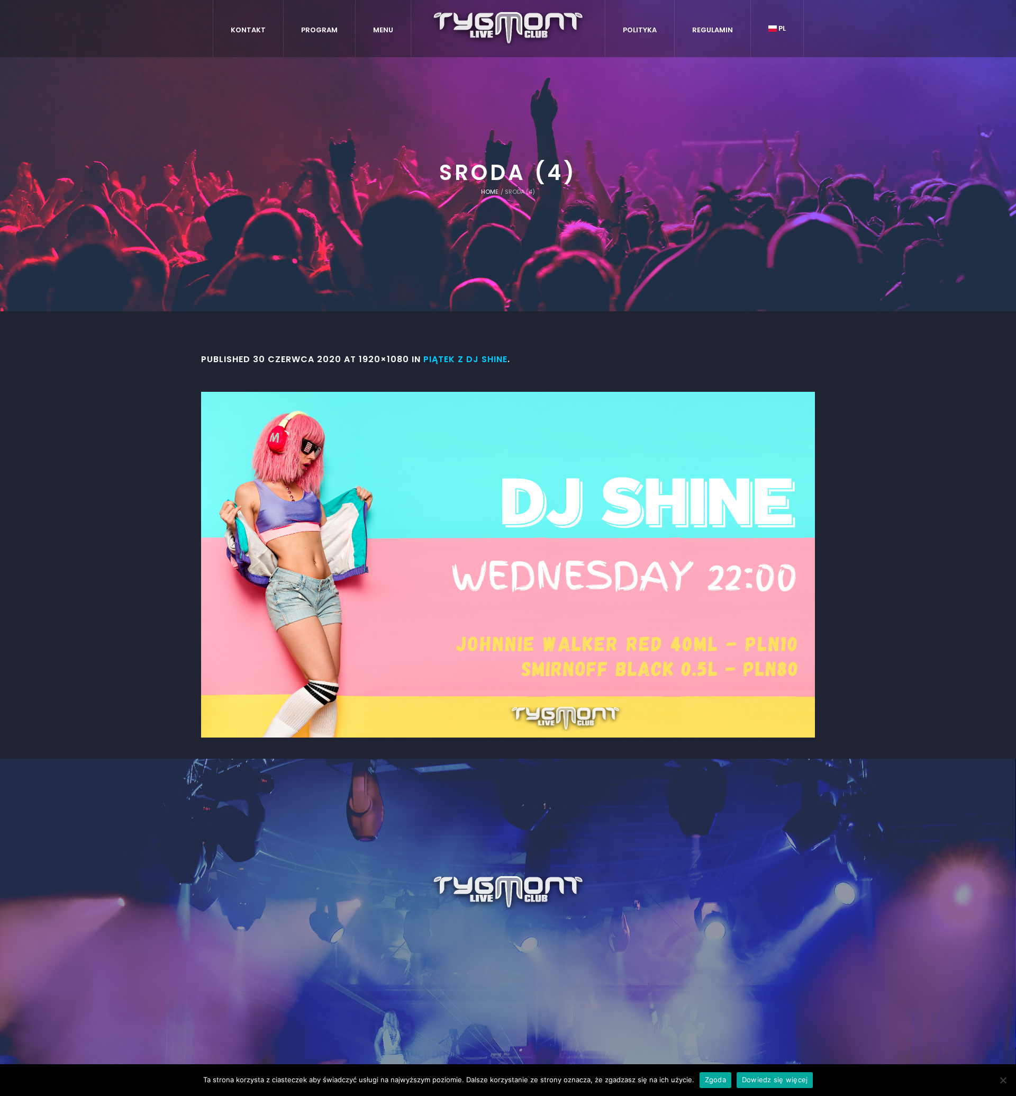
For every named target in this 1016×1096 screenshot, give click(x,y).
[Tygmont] (508, 892)
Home (489, 191)
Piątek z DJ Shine (465, 359)
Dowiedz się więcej (775, 1079)
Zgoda (715, 1079)
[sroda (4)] (508, 565)
